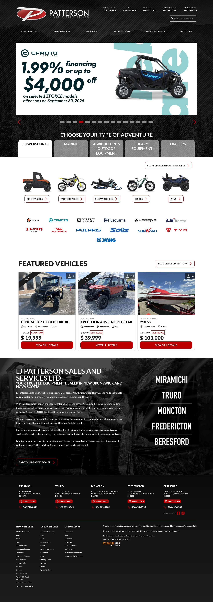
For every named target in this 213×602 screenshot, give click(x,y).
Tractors (19, 566)
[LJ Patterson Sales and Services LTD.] (52, 14)
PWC (42, 556)
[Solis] (119, 230)
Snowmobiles (21, 563)
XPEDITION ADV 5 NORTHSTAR (106, 322)
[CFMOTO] (58, 220)
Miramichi (109, 7)
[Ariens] (33, 220)
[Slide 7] (100, 122)
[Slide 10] (119, 122)
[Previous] (19, 122)
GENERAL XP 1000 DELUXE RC (45, 322)
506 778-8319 (109, 10)
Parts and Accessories (73, 553)
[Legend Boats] (146, 220)
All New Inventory (23, 532)
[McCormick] (59, 230)
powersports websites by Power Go (140, 536)
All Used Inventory (47, 532)
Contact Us (69, 532)
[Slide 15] (151, 122)
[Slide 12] (132, 122)
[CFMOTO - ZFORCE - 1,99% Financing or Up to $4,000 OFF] (106, 79)
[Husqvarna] (114, 220)
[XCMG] (106, 240)
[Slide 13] (138, 122)
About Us (186, 31)
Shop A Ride (119, 539)
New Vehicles (29, 31)
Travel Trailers (21, 573)
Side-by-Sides (21, 560)
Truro (127, 7)
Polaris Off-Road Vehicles (22, 578)
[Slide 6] (94, 122)
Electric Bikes (21, 546)
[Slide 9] (113, 122)
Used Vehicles (61, 31)
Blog (66, 535)
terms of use (174, 531)
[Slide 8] (106, 122)
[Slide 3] (75, 122)
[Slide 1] (62, 122)
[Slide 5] (87, 122)
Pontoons (20, 553)
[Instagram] (183, 513)
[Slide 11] (125, 122)
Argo (18, 535)
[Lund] (34, 230)
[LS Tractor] (176, 220)
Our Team (68, 539)
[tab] (35, 148)
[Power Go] (129, 544)
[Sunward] (147, 230)
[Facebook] (178, 513)
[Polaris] (88, 230)
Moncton (148, 7)
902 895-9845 (129, 10)
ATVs (18, 539)
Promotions (122, 31)
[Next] (194, 122)
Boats (18, 542)
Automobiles (45, 542)
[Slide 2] (69, 122)
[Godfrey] (86, 220)
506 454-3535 (169, 10)
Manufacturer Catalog (24, 586)
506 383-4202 (149, 10)
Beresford (190, 7)
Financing (92, 31)
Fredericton (170, 7)
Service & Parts (155, 31)
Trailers (19, 570)
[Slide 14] (144, 122)
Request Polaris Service (74, 556)
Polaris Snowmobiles (24, 583)
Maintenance (70, 549)
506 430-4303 (190, 10)
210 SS (145, 322)
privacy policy (160, 531)
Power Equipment (23, 556)
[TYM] (176, 230)
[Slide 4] (81, 122)
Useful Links (72, 526)
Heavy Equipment (23, 549)
